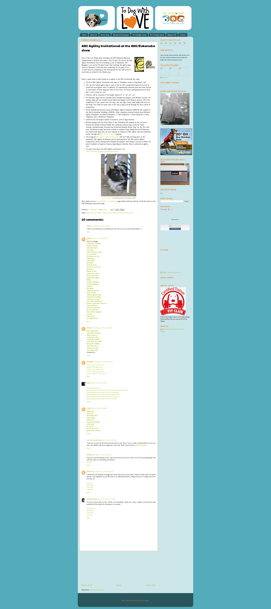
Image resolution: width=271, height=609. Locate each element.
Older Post (151, 585)
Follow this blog (175, 228)
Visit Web (90, 489)
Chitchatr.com (91, 508)
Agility (88, 213)
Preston (89, 226)
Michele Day (91, 471)
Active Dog (105, 35)
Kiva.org (89, 483)
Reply (88, 232)
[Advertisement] (118, 567)
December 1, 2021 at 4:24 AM (104, 471)
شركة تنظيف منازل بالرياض (95, 365)
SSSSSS (89, 408)
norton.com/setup (141, 445)
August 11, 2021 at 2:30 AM (103, 455)
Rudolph (89, 462)
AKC (92, 213)
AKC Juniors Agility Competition (107, 137)
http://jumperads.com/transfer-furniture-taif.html (102, 399)
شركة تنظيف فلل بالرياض (95, 367)
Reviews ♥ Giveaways (121, 35)
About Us (93, 35)
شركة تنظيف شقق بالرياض (95, 369)
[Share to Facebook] (121, 210)
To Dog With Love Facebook (106, 201)
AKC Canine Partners (107, 134)
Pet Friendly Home (157, 35)
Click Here (90, 487)
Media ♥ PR (172, 35)
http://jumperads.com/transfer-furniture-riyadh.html (103, 392)
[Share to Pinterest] (123, 210)
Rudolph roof (91, 455)
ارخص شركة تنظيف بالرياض (95, 371)
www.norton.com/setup (94, 440)
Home (84, 35)
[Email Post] (111, 209)
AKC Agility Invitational (102, 213)
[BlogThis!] (117, 210)
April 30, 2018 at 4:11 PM (98, 383)
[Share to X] (119, 210)
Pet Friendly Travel (139, 35)
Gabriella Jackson (92, 499)
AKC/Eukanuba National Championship (121, 213)
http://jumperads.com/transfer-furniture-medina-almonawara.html (107, 390)
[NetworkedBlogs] (175, 226)
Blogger (146, 600)
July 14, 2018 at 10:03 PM (99, 408)
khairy (89, 383)
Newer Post (87, 585)
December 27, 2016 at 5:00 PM (103, 362)
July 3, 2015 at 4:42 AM (100, 238)
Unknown (89, 238)
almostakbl (90, 362)
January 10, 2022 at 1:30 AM (106, 499)
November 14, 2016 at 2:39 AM (102, 328)
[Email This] (115, 210)
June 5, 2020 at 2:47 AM (109, 440)
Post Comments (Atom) (97, 590)
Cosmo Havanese (107, 198)
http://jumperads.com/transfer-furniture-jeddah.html (103, 394)
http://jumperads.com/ (93, 388)
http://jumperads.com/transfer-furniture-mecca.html (103, 396)
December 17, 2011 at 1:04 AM (101, 226)
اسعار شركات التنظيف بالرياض (96, 373)
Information (90, 485)
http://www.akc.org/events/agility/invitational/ (102, 151)
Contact (183, 35)
